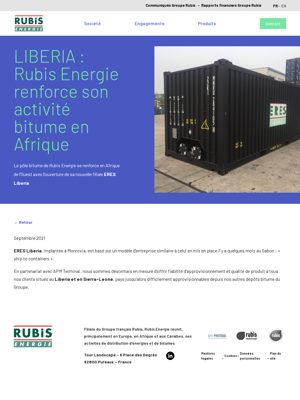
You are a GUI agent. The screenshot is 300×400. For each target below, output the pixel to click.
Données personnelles (250, 355)
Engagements (149, 23)
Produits (207, 23)
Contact (273, 23)
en (283, 6)
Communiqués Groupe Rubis (170, 5)
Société (92, 23)
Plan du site (275, 355)
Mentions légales (208, 355)
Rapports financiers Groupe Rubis (231, 5)
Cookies (230, 356)
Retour (26, 222)
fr (275, 6)
